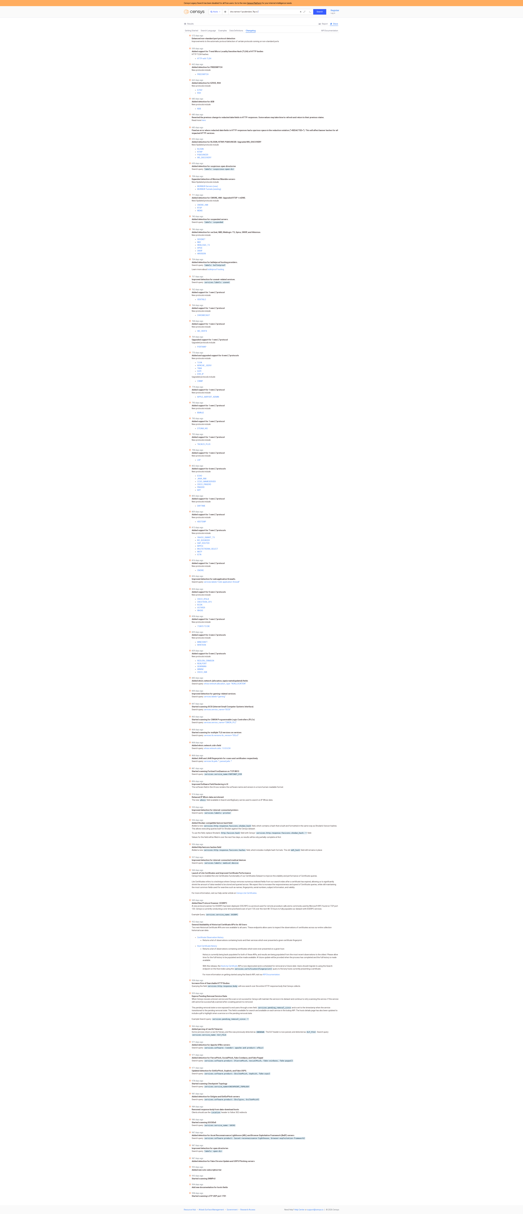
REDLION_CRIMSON (205, 661)
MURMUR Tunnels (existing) (209, 189)
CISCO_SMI (202, 672)
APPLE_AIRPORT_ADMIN (208, 397)
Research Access (247, 1210)
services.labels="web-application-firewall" (222, 582)
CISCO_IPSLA (203, 599)
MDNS (200, 211)
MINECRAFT (202, 642)
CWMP (200, 381)
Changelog (251, 31)
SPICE (199, 248)
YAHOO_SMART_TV (206, 537)
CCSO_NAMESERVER (206, 481)
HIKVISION (201, 254)
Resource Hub (190, 1210)
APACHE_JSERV (204, 365)
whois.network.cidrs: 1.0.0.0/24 (217, 748)
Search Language (208, 31)
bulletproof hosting (216, 269)
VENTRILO (201, 299)
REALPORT (202, 663)
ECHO (199, 476)
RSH (199, 93)
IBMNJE (200, 413)
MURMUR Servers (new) (207, 186)
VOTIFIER (201, 608)
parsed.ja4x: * (226, 761)
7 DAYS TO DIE (203, 626)
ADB (199, 109)
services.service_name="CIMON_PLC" (220, 722)
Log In (333, 13)
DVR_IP (200, 374)
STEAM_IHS (202, 428)
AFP (199, 490)
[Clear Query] (300, 12)
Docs (335, 24)
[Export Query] (310, 12)
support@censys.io (315, 1210)
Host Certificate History (207, 946)
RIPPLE (200, 546)
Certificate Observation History (210, 937)
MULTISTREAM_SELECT (207, 549)
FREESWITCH (203, 74)
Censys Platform (254, 3)
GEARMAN (201, 666)
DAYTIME (201, 506)
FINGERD (201, 487)
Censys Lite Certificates (246, 893)
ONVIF (199, 251)
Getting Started (191, 31)
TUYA (199, 362)
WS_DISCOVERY (204, 157)
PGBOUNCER (202, 155)
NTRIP (200, 152)
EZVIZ (199, 90)
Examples (222, 31)
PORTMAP (201, 347)
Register (335, 10)
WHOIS (200, 610)
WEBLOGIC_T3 (203, 245)
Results (190, 24)
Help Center (299, 1210)
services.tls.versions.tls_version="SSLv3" (221, 735)
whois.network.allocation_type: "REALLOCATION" (225, 684)
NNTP (199, 552)
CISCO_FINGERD (204, 484)
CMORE (200, 570)
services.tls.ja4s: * (211, 761)
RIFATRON (201, 645)
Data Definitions (236, 31)
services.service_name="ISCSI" (217, 709)
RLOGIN (200, 149)
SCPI (199, 371)
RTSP (199, 208)
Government (232, 1210)
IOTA (199, 554)
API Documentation (329, 31)
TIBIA (199, 368)
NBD (199, 242)
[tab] (189, 24)
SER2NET (201, 239)
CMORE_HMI (202, 205)
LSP (199, 460)
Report (324, 24)
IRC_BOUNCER (203, 540)
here (204, 120)
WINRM (200, 669)
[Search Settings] (225, 12)
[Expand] (304, 12)
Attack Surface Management (211, 1210)
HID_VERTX (202, 331)
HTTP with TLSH (204, 58)
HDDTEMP (201, 522)
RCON (199, 605)
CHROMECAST (203, 315)
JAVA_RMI (201, 479)
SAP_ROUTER (203, 543)
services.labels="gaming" (215, 697)
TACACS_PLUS (203, 444)
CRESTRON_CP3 (204, 602)
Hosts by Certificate (229, 966)
